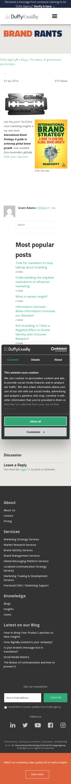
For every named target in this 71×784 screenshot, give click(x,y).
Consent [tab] (12, 359)
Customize (33, 431)
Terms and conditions (29, 741)
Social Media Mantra (16, 657)
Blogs (7, 603)
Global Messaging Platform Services (26, 561)
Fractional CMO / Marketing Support (26, 585)
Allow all (35, 421)
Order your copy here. (16, 156)
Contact (8, 515)
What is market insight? (31, 297)
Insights (9, 609)
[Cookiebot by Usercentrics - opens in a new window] (51, 349)
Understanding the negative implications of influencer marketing (34, 281)
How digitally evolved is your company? (28, 642)
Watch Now (37, 774)
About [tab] (58, 359)
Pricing (8, 521)
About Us (9, 510)
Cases (7, 614)
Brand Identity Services (18, 550)
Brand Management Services (22, 555)
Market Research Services (20, 544)
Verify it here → (44, 6)
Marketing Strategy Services (21, 539)
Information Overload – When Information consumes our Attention (35, 311)
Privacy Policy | (11, 741)
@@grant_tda (47, 208)
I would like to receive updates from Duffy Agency (34, 706)
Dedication (47, 741)
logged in (25, 469)
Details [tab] (35, 359)
